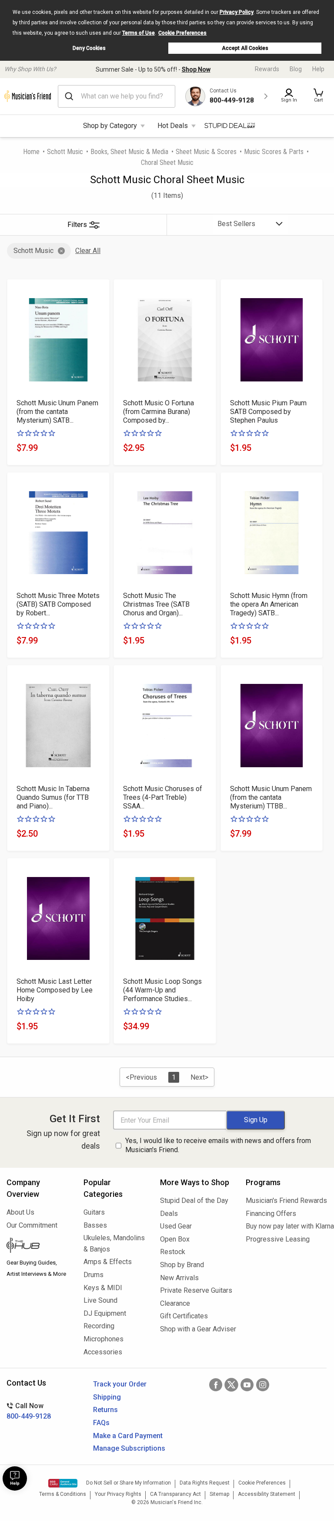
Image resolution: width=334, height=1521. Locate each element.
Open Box (175, 1239)
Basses (95, 1225)
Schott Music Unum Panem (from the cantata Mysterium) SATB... (57, 411)
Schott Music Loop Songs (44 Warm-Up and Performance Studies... (162, 990)
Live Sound (100, 1300)
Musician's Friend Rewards (286, 1200)
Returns (105, 1410)
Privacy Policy (237, 12)
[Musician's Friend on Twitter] (231, 1385)
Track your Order (120, 1384)
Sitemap (219, 1494)
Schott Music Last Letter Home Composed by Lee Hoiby (55, 990)
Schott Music (65, 152)
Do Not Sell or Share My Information (128, 1483)
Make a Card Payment (128, 1436)
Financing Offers (271, 1213)
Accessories (103, 1352)
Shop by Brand (182, 1265)
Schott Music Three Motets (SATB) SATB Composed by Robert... (58, 604)
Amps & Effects (108, 1262)
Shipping (107, 1397)
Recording (99, 1326)
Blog (296, 69)
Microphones (104, 1339)
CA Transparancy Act (175, 1494)
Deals (169, 1213)
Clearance (175, 1303)
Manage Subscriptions (129, 1448)
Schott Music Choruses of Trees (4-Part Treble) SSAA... (162, 797)
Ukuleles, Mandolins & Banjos (114, 1243)
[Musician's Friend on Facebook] (216, 1385)
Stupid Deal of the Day (194, 1200)
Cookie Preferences (182, 33)
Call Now (29, 1411)
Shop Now (196, 69)
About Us (20, 1212)
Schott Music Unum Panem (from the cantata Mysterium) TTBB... (271, 797)
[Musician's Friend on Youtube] (247, 1385)
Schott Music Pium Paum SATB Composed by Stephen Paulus (268, 411)
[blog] (38, 1246)
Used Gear (176, 1226)
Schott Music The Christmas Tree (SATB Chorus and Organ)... (156, 604)
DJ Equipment (105, 1313)
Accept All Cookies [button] (245, 48)
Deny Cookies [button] (89, 48)
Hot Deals (172, 126)
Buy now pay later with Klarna (286, 1226)
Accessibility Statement (266, 1494)
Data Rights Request (205, 1483)
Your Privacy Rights (118, 1494)
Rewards (267, 69)
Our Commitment (32, 1225)
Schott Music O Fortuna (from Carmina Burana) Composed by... (158, 411)
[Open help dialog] (15, 1478)
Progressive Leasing (278, 1239)
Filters (77, 224)
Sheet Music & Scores (206, 152)
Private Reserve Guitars (196, 1290)
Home (31, 152)
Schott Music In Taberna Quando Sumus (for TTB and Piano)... (53, 797)
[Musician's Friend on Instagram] (263, 1385)
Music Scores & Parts (274, 152)
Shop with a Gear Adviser (196, 1329)
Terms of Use (138, 33)
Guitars (94, 1212)
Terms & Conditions (62, 1494)
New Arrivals (179, 1278)
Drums (94, 1275)
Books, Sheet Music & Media (129, 152)
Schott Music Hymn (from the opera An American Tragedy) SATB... (268, 604)
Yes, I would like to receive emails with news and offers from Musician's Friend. (218, 1145)
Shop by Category (110, 126)
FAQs (101, 1423)
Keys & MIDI (103, 1288)
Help (318, 69)
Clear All (87, 250)
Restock (172, 1252)
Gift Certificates (184, 1316)
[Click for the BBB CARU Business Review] (62, 1483)
